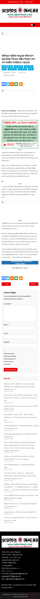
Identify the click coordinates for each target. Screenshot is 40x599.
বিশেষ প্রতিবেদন (22, 69)
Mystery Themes (32, 594)
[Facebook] (4, 82)
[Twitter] (8, 82)
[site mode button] (33, 25)
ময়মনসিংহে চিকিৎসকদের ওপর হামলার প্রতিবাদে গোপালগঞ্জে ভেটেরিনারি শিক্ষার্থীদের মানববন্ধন (21, 407)
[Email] (16, 82)
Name (6, 325)
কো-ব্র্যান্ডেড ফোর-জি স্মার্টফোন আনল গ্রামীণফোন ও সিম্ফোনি (8, 284)
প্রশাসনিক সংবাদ (12, 69)
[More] (21, 82)
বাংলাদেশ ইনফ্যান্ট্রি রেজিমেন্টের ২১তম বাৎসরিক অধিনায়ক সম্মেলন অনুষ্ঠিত (19, 466)
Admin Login (29, 2)
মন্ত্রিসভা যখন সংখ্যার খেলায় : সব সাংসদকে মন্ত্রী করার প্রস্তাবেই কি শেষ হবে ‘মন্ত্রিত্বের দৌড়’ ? (20, 505)
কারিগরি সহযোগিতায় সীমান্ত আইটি (20, 597)
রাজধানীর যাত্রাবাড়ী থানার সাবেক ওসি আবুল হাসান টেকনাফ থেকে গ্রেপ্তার (34, 284)
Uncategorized (7, 66)
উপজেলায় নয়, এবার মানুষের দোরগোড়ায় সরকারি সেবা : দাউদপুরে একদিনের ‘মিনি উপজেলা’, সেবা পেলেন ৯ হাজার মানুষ (19, 458)
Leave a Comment (8, 75)
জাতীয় (4, 69)
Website (6, 342)
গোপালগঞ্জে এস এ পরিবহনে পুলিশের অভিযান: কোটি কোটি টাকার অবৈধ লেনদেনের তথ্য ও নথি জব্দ (20, 519)
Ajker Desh (22, 72)
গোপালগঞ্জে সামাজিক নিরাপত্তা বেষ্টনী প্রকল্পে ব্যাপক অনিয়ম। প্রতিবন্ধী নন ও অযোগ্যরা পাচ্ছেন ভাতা (21, 427)
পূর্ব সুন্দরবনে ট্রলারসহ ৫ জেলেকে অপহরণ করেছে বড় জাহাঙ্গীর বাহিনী (20, 512)
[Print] (12, 82)
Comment (8, 304)
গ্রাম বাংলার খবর (28, 66)
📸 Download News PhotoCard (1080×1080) (20, 262)
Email (6, 333)
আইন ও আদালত (18, 66)
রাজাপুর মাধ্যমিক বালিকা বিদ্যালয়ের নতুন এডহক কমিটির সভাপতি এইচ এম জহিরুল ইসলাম (20, 435)
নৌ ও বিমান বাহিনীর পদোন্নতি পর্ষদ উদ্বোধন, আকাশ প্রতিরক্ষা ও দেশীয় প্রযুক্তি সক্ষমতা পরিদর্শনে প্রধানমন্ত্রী (21, 497)
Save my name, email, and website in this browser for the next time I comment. (10, 359)
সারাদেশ (30, 69)
